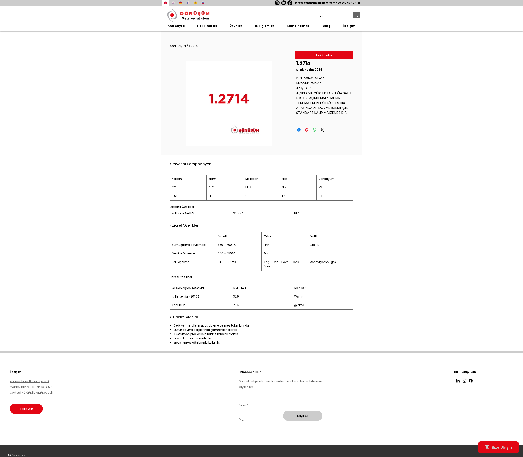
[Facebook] (289, 2)
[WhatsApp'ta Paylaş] (314, 129)
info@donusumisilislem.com (315, 2)
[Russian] (203, 3)
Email (242, 405)
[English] (173, 3)
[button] (236, 26)
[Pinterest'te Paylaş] (306, 129)
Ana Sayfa (178, 45)
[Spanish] (195, 3)
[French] (188, 3)
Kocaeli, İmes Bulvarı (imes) (29, 381)
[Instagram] (277, 2)
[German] (180, 3)
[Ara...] (356, 15)
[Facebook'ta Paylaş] (298, 129)
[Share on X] (322, 129)
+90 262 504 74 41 (348, 2)
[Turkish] (165, 3)
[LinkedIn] (283, 2)
